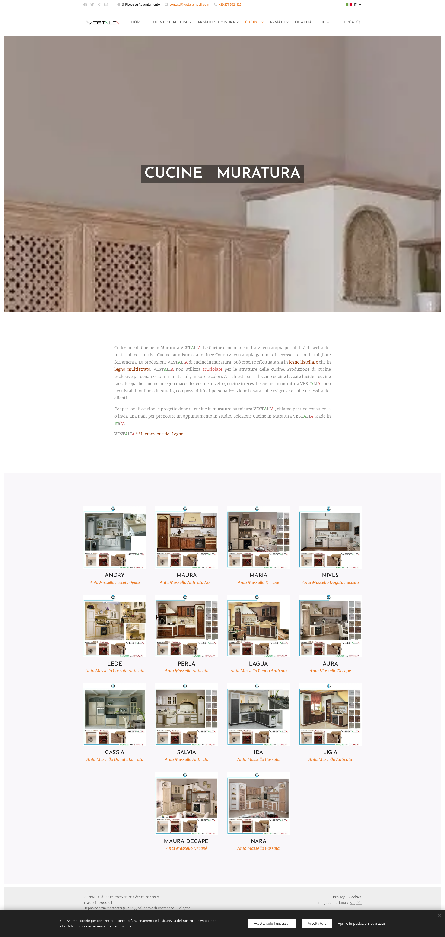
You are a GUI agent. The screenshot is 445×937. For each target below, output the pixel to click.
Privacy (339, 897)
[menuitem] (138, 22)
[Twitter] (92, 5)
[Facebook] (85, 5)
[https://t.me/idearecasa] (99, 5)
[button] (351, 22)
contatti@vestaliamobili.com (189, 4)
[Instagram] (106, 5)
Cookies (355, 897)
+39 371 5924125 (230, 4)
